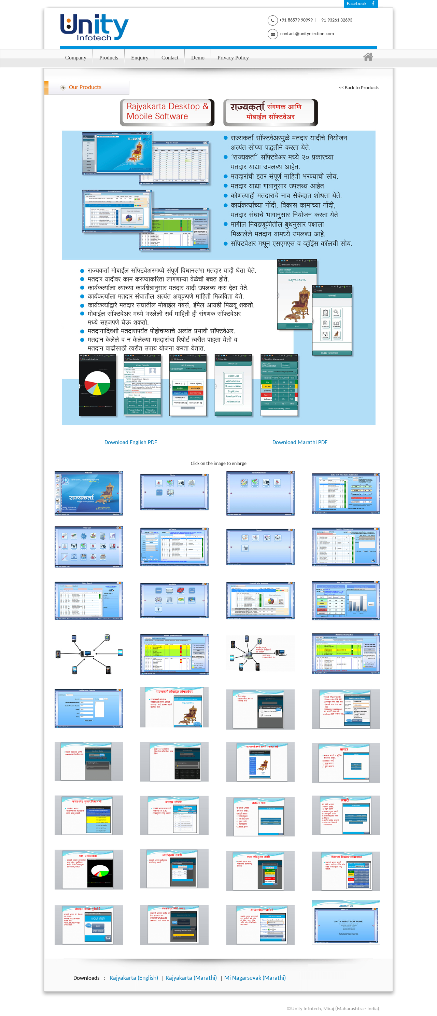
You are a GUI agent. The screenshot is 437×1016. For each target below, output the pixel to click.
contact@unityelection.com (306, 34)
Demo (198, 57)
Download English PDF (130, 442)
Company (75, 57)
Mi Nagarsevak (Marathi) (255, 978)
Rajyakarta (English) (134, 978)
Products (108, 57)
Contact (169, 57)
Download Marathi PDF (299, 442)
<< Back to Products (359, 88)
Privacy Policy (233, 57)
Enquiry (140, 57)
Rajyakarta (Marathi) (191, 978)
